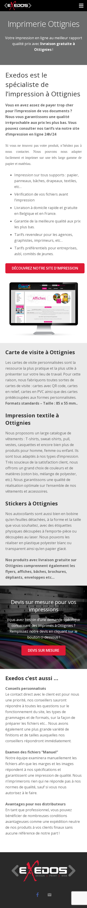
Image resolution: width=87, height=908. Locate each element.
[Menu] (81, 5)
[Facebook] (37, 894)
